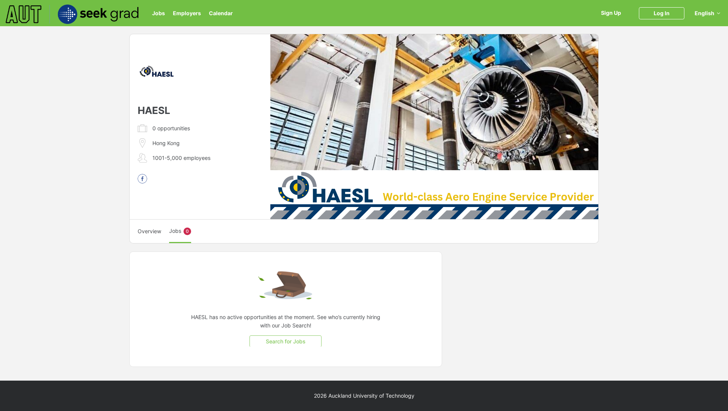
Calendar (221, 13)
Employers (187, 13)
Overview (149, 231)
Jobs (158, 13)
